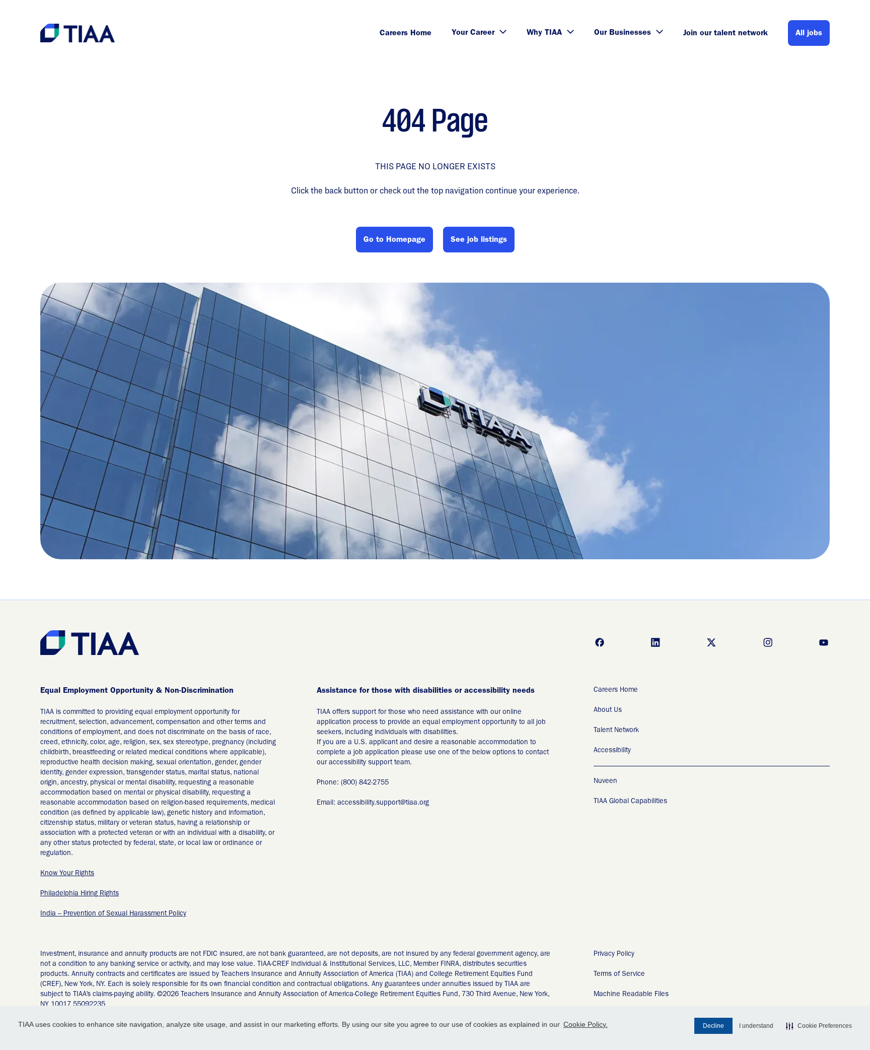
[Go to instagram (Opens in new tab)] (768, 642)
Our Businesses (622, 33)
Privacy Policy (614, 954)
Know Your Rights (67, 873)
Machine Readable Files (631, 994)
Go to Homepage (394, 240)
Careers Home (405, 34)
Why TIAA (544, 33)
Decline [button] (713, 1025)
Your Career (473, 33)
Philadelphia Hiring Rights (79, 893)
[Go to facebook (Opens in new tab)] (600, 642)
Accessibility (612, 750)
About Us (608, 710)
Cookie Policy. (585, 1024)
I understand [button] (756, 1025)
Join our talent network (725, 34)
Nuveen (605, 781)
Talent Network (616, 730)
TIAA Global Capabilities (630, 801)
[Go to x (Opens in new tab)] (711, 642)
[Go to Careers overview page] (78, 33)
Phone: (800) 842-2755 (353, 782)
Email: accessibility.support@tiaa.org (373, 803)
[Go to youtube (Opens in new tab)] (824, 642)
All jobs (808, 34)
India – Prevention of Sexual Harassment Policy (113, 913)
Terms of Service (619, 974)
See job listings (479, 240)
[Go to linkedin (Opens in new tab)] (655, 642)
